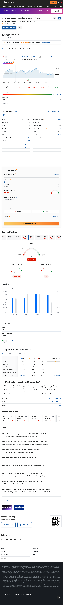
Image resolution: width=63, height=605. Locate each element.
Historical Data (17, 53)
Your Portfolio (5, 554)
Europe (56, 6)
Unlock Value (56, 94)
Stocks (4, 6)
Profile (10, 53)
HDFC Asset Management (50, 416)
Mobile (3, 551)
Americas (49, 6)
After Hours (22, 6)
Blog (2, 548)
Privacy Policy (18, 594)
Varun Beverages (21, 416)
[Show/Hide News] (40, 57)
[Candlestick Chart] (4, 57)
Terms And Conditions (7, 594)
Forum (34, 49)
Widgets (3, 558)
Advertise (35, 551)
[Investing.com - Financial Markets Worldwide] (9, 2)
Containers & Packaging (54, 398)
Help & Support (37, 554)
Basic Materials (56, 401)
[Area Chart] (6, 57)
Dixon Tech (6, 416)
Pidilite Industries (35, 416)
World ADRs (31, 6)
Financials (18, 49)
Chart (11, 49)
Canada (9, 6)
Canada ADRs (40, 6)
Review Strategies (45, 42)
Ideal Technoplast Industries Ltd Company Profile (22, 382)
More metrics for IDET (54, 111)
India (59, 405)
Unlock (23, 375)
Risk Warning (28, 594)
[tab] (10, 237)
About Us (35, 548)
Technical (26, 49)
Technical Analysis (9, 232)
